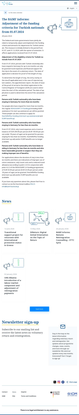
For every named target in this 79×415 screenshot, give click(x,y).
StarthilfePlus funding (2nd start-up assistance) (20, 116)
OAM (3, 396)
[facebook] (62, 382)
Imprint (23, 392)
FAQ (13, 396)
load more (39, 309)
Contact (5, 392)
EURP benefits (7, 118)
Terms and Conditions (28, 396)
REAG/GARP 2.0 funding (20, 108)
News (6, 201)
